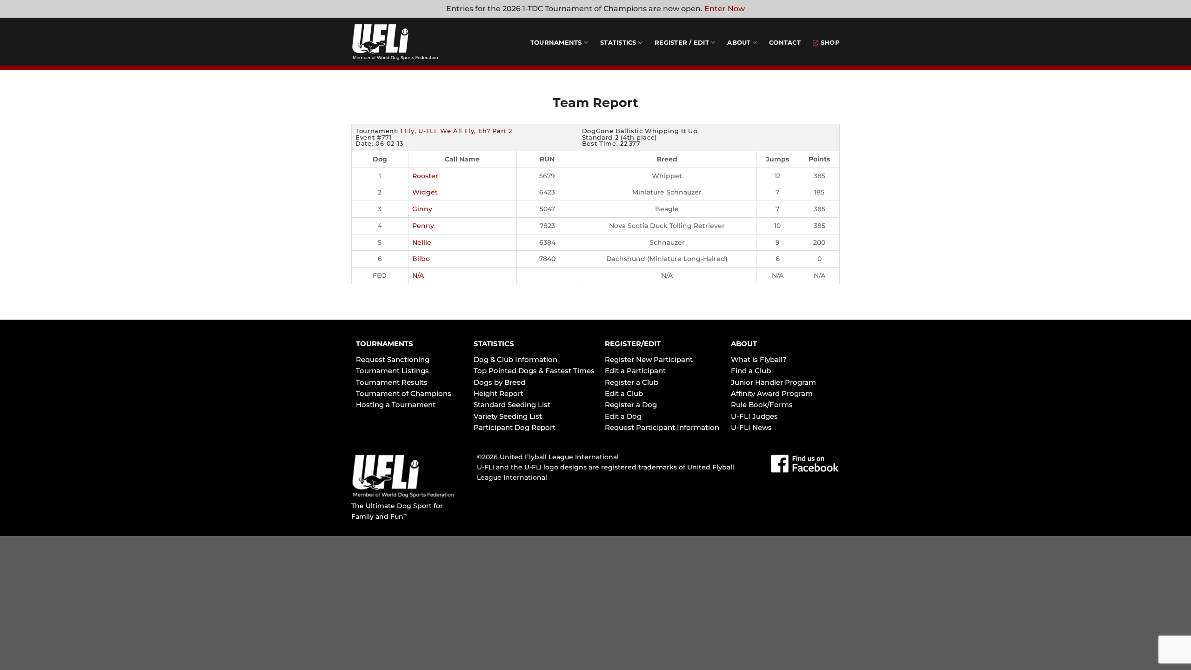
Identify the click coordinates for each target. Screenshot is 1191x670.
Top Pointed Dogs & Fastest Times (534, 370)
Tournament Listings (392, 370)
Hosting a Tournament (395, 404)
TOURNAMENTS (384, 343)
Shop (830, 42)
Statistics (618, 42)
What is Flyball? (759, 359)
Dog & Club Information (515, 359)
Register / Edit (682, 42)
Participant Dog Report (514, 427)
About (738, 42)
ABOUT (744, 343)
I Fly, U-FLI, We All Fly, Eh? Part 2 (456, 130)
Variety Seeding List (508, 416)
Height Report (498, 393)
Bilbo (421, 259)
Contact (785, 42)
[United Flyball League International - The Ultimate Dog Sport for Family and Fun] (407, 42)
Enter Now (724, 8)
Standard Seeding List (512, 404)
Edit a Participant (635, 370)
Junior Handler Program (773, 382)
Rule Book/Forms (762, 404)
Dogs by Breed (499, 382)
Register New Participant (649, 359)
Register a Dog (631, 404)
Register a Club (631, 382)
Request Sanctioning (392, 359)
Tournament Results (392, 382)
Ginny (422, 209)
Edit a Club (624, 393)
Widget (425, 192)
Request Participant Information (662, 427)
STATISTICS (494, 343)
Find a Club (751, 370)
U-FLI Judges (754, 416)
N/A (418, 275)
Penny (423, 225)
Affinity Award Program (772, 393)
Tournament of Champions (403, 393)
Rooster (425, 176)
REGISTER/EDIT (633, 343)
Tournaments (556, 42)
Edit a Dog (623, 416)
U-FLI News (751, 427)
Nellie (421, 242)
